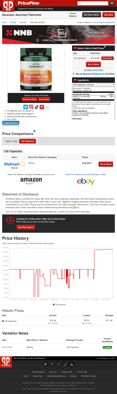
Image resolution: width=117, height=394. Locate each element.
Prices (73, 13)
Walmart (14, 167)
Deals (26, 376)
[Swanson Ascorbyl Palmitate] (36, 69)
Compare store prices (93, 69)
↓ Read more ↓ (11, 123)
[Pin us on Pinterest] (52, 364)
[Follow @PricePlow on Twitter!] (45, 364)
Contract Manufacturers (56, 376)
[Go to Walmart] (14, 164)
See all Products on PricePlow (95, 73)
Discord (73, 376)
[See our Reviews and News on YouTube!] (71, 364)
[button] (58, 123)
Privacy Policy (66, 372)
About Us (53, 372)
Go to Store (107, 58)
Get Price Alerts (91, 14)
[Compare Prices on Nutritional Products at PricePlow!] (6, 361)
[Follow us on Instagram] (58, 364)
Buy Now (108, 14)
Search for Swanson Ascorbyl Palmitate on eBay (86, 174)
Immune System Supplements (103, 22)
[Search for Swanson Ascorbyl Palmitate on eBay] (86, 180)
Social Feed (37, 376)
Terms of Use (82, 372)
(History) (72, 16)
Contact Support (38, 372)
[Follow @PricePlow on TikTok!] (65, 364)
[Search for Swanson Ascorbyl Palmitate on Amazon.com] (31, 180)
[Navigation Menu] (112, 3)
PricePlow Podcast (88, 376)
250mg (31, 163)
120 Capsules (27, 141)
